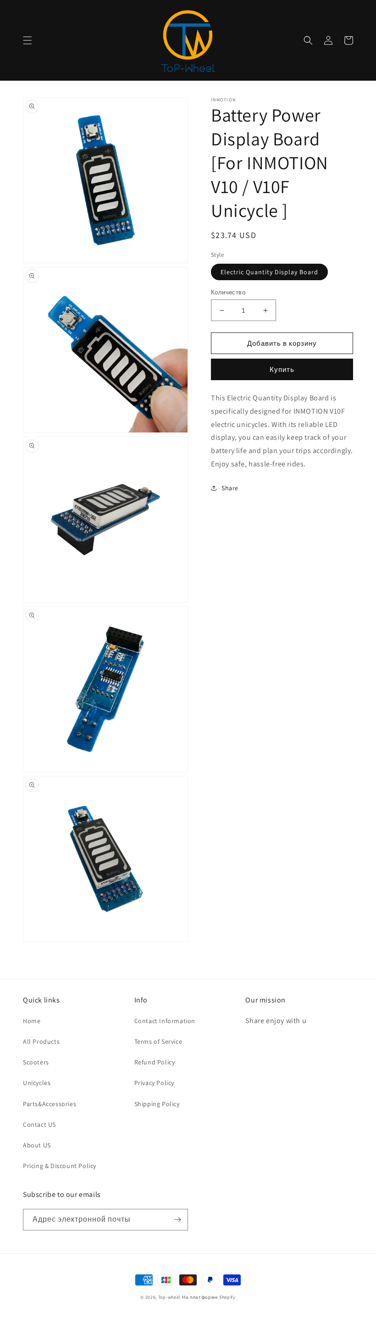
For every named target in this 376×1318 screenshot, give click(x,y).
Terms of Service (158, 1041)
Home (31, 1021)
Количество (228, 292)
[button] (27, 40)
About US (37, 1145)
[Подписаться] (177, 1219)
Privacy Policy (154, 1083)
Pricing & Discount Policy (59, 1166)
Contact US (39, 1124)
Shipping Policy (157, 1104)
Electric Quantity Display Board (269, 272)
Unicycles (36, 1083)
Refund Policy (154, 1062)
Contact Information (164, 1021)
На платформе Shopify (209, 1297)
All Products (41, 1041)
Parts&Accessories (49, 1104)
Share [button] (229, 488)
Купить (282, 369)
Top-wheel (169, 1297)
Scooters (36, 1062)
